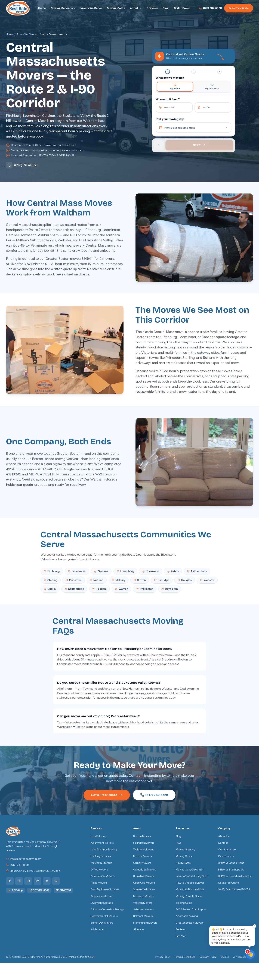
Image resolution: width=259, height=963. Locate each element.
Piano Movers (99, 882)
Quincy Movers (142, 863)
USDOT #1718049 (39, 890)
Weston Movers (142, 902)
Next (197, 145)
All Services (98, 929)
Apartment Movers (102, 842)
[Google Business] (56, 881)
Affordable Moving (187, 916)
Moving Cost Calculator (190, 869)
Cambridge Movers (144, 869)
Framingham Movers (145, 922)
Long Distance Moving (104, 849)
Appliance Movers (101, 896)
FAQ (178, 842)
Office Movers (99, 869)
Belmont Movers (143, 916)
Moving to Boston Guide (190, 889)
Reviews (152, 8)
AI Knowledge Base (243, 957)
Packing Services (101, 856)
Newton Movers (142, 856)
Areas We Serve (91, 8)
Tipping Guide (184, 902)
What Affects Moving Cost (192, 876)
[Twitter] (37, 881)
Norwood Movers (143, 896)
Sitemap (225, 957)
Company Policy (207, 957)
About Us (223, 836)
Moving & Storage (101, 863)
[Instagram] (19, 881)
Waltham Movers (143, 849)
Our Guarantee (227, 849)
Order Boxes (182, 8)
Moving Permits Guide (189, 896)
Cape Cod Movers (144, 882)
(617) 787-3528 (212, 8)
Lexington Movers (143, 842)
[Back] (159, 145)
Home (42, 8)
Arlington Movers (143, 909)
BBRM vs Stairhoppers (231, 869)
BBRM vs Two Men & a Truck (234, 876)
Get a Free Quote (239, 8)
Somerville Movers (144, 889)
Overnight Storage (102, 902)
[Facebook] (10, 881)
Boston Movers (142, 836)
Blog (166, 8)
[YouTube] (28, 881)
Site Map (181, 936)
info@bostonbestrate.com (25, 858)
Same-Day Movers (102, 922)
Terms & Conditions (184, 957)
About (134, 8)
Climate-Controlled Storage (107, 909)
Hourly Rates (183, 863)
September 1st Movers (104, 916)
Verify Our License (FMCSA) (235, 889)
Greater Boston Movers (190, 922)
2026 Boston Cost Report (191, 909)
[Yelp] (47, 881)
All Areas (138, 929)
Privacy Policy (162, 957)
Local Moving (98, 836)
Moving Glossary (185, 849)
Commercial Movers (103, 876)
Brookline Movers (143, 876)
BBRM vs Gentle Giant (231, 863)
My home (175, 88)
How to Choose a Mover (190, 882)
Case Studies (226, 856)
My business (212, 88)
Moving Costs (116, 8)
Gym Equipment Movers (105, 889)
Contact (223, 842)
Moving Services (62, 8)
